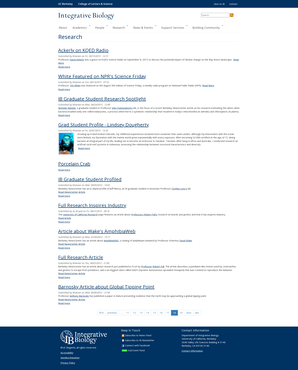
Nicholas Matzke (67, 107)
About (63, 27)
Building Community (205, 27)
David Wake (185, 240)
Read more (64, 66)
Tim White (75, 85)
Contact (233, 3)
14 (147, 312)
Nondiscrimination (70, 357)
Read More (208, 85)
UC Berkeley (65, 4)
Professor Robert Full (152, 266)
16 (161, 312)
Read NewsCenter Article (71, 192)
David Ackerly (77, 59)
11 (127, 312)
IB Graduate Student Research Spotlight (102, 99)
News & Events (141, 27)
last (197, 312)
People (98, 27)
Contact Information (192, 350)
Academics (78, 27)
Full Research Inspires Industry (92, 205)
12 (134, 312)
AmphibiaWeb (111, 240)
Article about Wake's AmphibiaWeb (96, 231)
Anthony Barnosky (79, 295)
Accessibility (67, 352)
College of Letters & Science (95, 4)
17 (167, 312)
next (188, 312)
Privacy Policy (68, 362)
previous (112, 312)
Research (117, 27)
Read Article (64, 218)
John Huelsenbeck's (122, 107)
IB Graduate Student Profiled (90, 179)
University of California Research (80, 214)
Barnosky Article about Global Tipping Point (106, 286)
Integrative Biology (86, 16)
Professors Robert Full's (144, 214)
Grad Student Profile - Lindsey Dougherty (103, 124)
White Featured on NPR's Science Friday (102, 76)
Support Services (171, 27)
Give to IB (219, 3)
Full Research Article (80, 257)
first (101, 312)
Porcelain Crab (74, 163)
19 (181, 312)
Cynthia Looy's (179, 188)
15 (154, 312)
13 (141, 312)
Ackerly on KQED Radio (83, 50)
